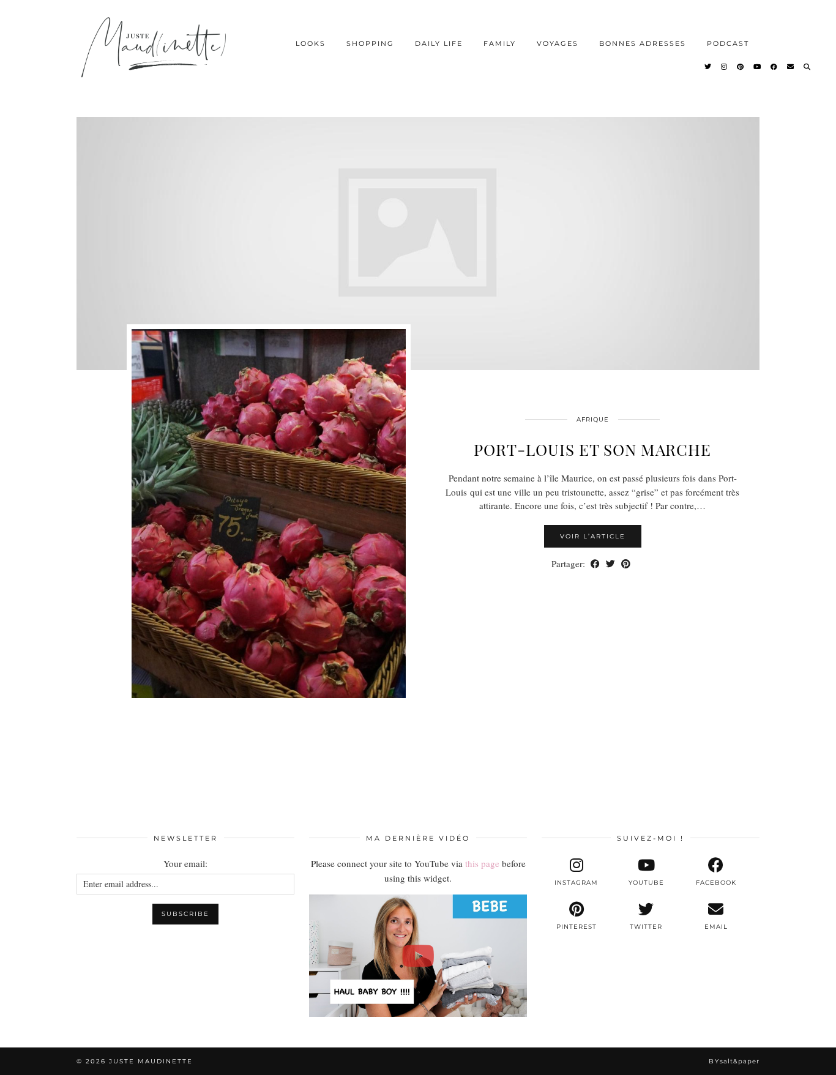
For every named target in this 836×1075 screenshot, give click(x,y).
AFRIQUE (593, 419)
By (734, 1061)
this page (482, 863)
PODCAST (728, 43)
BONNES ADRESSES (642, 43)
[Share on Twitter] (610, 564)
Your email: (185, 863)
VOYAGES (557, 43)
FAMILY (499, 43)
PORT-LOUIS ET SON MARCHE (592, 449)
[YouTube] (757, 66)
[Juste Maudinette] (156, 57)
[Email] (791, 66)
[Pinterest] (741, 66)
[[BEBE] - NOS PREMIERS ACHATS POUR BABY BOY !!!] (418, 956)
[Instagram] (724, 66)
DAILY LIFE (439, 43)
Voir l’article (592, 536)
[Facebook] (774, 66)
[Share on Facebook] (595, 564)
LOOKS (311, 43)
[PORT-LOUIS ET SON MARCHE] (418, 232)
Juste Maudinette (151, 1061)
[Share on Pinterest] (625, 564)
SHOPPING (370, 43)
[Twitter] (708, 66)
